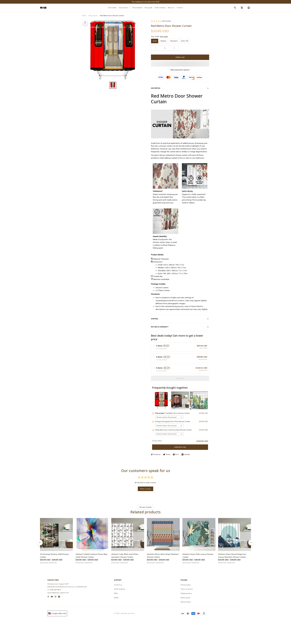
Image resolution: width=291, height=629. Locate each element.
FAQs (116, 593)
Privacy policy (186, 585)
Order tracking (119, 589)
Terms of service (187, 589)
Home (84, 16)
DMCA (116, 598)
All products (93, 16)
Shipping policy (186, 593)
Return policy (185, 598)
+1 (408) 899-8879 (54, 590)
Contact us (118, 585)
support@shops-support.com (58, 593)
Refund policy (186, 602)
